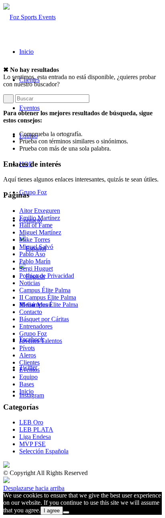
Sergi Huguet (36, 268)
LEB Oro (31, 422)
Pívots (27, 348)
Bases (26, 384)
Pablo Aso (32, 254)
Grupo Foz (33, 333)
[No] (66, 512)
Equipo (28, 376)
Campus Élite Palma (44, 290)
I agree (52, 511)
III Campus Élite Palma (48, 304)
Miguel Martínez (40, 232)
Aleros (27, 355)
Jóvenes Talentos (40, 340)
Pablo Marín (34, 261)
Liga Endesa (35, 436)
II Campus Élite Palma (47, 297)
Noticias (29, 282)
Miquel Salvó (36, 246)
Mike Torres (34, 239)
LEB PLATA (36, 429)
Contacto (30, 311)
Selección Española (43, 451)
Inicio (26, 391)
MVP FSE (32, 444)
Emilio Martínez (39, 217)
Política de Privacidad (46, 275)
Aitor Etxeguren (39, 210)
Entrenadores (35, 326)
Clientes (29, 362)
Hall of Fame (35, 225)
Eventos (29, 369)
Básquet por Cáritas (44, 319)
